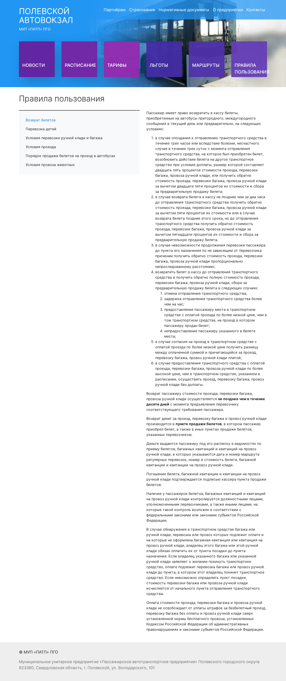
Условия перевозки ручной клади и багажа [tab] (64, 138)
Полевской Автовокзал (46, 18)
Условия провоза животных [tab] (50, 164)
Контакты (255, 9)
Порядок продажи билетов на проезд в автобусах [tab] (70, 155)
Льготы (159, 65)
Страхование (142, 9)
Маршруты (205, 65)
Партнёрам (115, 9)
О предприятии (228, 9)
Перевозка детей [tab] (41, 129)
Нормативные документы (184, 9)
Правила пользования (252, 69)
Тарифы (116, 65)
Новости (33, 65)
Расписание (80, 65)
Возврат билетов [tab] (41, 120)
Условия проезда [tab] (41, 147)
